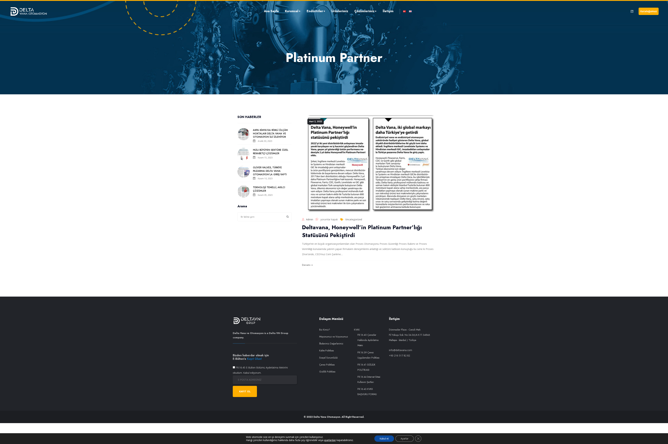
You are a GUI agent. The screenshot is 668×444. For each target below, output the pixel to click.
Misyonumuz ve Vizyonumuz (333, 336)
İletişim (388, 11)
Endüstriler (315, 11)
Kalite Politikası (326, 350)
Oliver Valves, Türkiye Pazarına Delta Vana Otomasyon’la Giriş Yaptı (270, 171)
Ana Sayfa (271, 11)
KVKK (357, 329)
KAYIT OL (244, 391)
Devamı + (307, 265)
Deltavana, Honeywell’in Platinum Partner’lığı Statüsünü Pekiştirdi (362, 231)
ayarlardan (330, 440)
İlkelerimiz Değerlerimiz (331, 343)
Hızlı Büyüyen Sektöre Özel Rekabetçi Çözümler (270, 151)
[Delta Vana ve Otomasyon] (28, 11)
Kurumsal (291, 11)
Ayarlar (404, 438)
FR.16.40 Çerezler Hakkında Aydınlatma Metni (368, 340)
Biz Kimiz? (324, 329)
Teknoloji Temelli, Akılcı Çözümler (269, 189)
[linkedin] (632, 11)
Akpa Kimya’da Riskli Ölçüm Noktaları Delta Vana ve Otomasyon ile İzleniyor (270, 133)
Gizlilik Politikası (327, 371)
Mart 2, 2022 (315, 121)
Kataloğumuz (648, 11)
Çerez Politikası (327, 364)
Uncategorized (353, 219)
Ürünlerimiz (339, 11)
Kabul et (384, 438)
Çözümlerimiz (364, 11)
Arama (242, 206)
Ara (288, 216)
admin (309, 219)
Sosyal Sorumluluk (328, 357)
